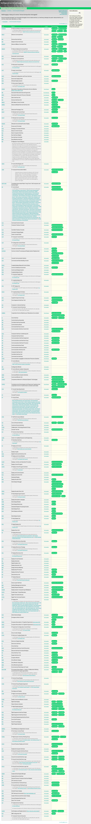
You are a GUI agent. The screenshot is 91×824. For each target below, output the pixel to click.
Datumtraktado (55, 255)
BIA (2, 135)
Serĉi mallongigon (63, 14)
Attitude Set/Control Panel (19, 112)
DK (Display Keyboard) (17, 709)
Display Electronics (17, 532)
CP (2, 395)
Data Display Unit (16, 518)
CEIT (3, 300)
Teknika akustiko (55, 70)
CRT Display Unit (16, 286)
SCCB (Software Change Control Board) (20, 199)
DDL (2, 499)
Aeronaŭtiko (54, 28)
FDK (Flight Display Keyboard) (23, 580)
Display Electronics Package (19, 547)
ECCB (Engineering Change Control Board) (24, 205)
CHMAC (3, 313)
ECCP (3, 627)
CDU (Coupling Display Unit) (28, 604)
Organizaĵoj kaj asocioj (57, 297)
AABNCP (4, 28)
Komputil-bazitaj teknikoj (57, 379)
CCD (3, 232)
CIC (2, 326)
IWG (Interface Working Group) (18, 741)
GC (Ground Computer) (22, 754)
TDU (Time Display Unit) (23, 610)
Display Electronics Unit (18, 553)
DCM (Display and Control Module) (24, 448)
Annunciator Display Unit (18, 83)
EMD (3, 660)
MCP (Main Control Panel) (30, 407)
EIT (2, 652)
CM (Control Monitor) (23, 372)
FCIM (3, 693)
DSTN (3, 592)
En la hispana (46, 92)
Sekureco (54, 619)
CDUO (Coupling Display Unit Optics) (25, 605)
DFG (2, 558)
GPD (3, 791)
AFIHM (3, 89)
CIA (2, 320)
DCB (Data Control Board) (24, 209)
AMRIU (3, 104)
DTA (3, 594)
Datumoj (54, 488)
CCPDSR (4, 251)
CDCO (3, 265)
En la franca (46, 89)
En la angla (46, 28)
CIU (2, 349)
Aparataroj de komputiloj (57, 56)
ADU (3, 83)
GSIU (3, 798)
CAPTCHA (4, 183)
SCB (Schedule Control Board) (25, 195)
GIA (2, 778)
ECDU (3, 635)
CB (2, 187)
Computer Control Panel (18, 236)
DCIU (3, 453)
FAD (2, 691)
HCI (2, 816)
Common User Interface (18, 432)
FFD (2, 721)
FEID (3, 712)
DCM (3, 456)
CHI (2, 305)
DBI (2, 440)
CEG (3, 297)
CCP (3, 234)
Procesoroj (54, 248)
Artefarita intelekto (56, 183)
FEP (2, 719)
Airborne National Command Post (20, 49)
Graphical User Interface (18, 802)
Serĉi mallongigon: (73, 10)
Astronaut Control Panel (18, 64)
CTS (3, 429)
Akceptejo (3, 8)
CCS (3, 258)
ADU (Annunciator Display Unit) (18, 602)
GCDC (3, 744)
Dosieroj (53, 813)
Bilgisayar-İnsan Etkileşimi (18, 141)
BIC (2, 137)
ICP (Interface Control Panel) (28, 408)
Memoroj (54, 479)
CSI (2, 422)
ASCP (3, 112)
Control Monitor (16, 361)
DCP (3, 464)
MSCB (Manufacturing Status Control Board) (31, 214)
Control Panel (16, 397)
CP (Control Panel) (16, 67)
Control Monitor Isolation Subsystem (21, 369)
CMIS (3, 369)
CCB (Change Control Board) (32, 212)
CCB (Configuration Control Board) (31, 206)
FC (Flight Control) (21, 696)
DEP (3, 547)
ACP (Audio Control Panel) (21, 414)
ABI (2, 39)
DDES (3, 493)
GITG (3, 782)
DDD (3, 479)
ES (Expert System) (21, 496)
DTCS (3, 597)
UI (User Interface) (16, 435)
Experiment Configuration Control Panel (21, 627)
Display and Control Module (19, 456)
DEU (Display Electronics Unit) (27, 537)
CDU (3, 274)
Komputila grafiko (61, 773)
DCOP (3, 462)
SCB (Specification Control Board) (19, 190)
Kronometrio (54, 652)
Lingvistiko (54, 358)
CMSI (3, 374)
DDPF (3, 506)
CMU (3, 377)
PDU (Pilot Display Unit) (30, 608)
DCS (3, 472)
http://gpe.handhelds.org (29, 793)
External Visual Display (18, 678)
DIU (2, 574)
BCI (2, 133)
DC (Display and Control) (23, 459)
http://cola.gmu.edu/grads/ (33, 811)
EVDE (3, 684)
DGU (3, 563)
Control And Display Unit (18, 163)
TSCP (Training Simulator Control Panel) (23, 403)
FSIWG (3, 736)
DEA (3, 541)
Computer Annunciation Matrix (19, 169)
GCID (3, 751)
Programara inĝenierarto (57, 484)
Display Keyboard (16, 577)
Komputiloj (54, 236)
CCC (3, 222)
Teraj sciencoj (61, 811)
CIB (2, 324)
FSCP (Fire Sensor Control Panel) (25, 410)
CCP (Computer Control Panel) (24, 411)
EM (2, 657)
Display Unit (15, 599)
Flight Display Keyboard (18, 706)
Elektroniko (54, 39)
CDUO (3, 291)
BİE (2, 141)
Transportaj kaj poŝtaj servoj (58, 315)
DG (2, 561)
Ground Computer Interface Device (20, 751)
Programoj (54, 422)
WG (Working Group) (35, 740)
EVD (3, 678)
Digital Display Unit (17, 524)
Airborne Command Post (18, 58)
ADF (3, 78)
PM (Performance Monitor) (23, 420)
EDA (3, 641)
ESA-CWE (4, 669)
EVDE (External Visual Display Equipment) (25, 681)
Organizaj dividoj (55, 736)
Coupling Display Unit (17, 280)
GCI (2, 748)
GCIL (3, 756)
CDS (3, 270)
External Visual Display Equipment (20, 684)
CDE (3, 267)
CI (2, 317)
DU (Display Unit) (21, 86)
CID (2, 335)
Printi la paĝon (64, 13)
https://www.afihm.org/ (17, 90)
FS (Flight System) (26, 740)
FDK (2, 706)
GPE (3, 793)
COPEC (3, 384)
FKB (2, 724)
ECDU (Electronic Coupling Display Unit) (20, 612)
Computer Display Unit (18, 274)
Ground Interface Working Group (20, 785)
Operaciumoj (55, 109)
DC (2, 445)
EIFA (3, 650)
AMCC (3, 102)
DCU (3, 474)
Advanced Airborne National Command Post (22, 28)
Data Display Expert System (19, 493)
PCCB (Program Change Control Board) (29, 218)
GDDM (3, 773)
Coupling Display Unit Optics (19, 291)
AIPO (3, 95)
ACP (3, 58)
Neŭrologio (54, 41)
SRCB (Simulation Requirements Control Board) (25, 202)
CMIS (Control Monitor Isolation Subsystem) (21, 364)
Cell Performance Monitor (18, 416)
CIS (2, 347)
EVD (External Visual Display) (24, 687)
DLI (2, 582)
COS (3, 389)
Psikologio (54, 384)
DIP (2, 569)
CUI (2, 432)
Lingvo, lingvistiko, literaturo (58, 381)
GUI (2, 802)
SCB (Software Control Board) (21, 197)
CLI (2, 356)
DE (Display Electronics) (22, 544)
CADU (3, 163)
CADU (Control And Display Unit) (32, 602)
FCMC (3, 699)
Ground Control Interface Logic (19, 759)
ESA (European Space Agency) (29, 675)
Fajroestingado (55, 730)
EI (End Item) (20, 469)
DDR (3, 508)
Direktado (54, 31)
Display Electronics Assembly (19, 541)
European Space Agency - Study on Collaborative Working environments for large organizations (25, 670)
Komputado (5, 21)
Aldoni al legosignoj (63, 11)
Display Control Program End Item (20, 466)
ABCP (3, 34)
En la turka (46, 141)
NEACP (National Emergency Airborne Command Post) (28, 61)
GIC (2, 780)
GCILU (3, 766)
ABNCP (3, 49)
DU (2, 599)
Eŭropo (60, 671)
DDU (3, 518)
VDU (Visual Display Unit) (33, 610)
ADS (3, 80)
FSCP (3, 731)
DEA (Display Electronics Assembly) (24, 535)
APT (3, 109)
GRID (3, 795)
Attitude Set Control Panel (18, 117)
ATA (3, 128)
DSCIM (3, 589)
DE (2, 532)
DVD (3, 614)
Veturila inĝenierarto (56, 313)
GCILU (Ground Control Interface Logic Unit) (28, 762)
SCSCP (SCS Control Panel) (23, 404)
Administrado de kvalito (57, 189)
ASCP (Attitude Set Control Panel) (22, 412)
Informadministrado (56, 795)
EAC (3, 617)
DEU (3, 553)
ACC (3, 56)
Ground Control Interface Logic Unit (20, 766)
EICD (3, 648)
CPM (3, 416)
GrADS (3, 811)
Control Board (16, 187)
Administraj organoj (56, 187)
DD (2, 477)
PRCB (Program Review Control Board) (26, 191)
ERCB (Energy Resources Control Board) (20, 210)
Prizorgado (54, 251)
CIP (2, 343)
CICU (3, 329)
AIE (2, 92)
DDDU (3, 491)
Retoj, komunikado (56, 331)
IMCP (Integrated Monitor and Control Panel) (21, 400)
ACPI (3, 76)
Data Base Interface (17, 440)
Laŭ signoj (8, 8)
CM (2, 361)
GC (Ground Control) (27, 763)
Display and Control (17, 445)
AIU (2, 97)
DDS (3, 516)
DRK (3, 587)
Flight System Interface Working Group (21, 736)
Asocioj (53, 89)
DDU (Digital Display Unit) (20, 606)
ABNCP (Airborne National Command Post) (31, 31)
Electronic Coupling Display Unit (20, 635)
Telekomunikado (55, 126)
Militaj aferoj (60, 31)
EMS (3, 662)
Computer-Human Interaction (19, 307)
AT (2, 126)
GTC (3, 800)
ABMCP (3, 44)
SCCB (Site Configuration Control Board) (31, 198)
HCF (2, 813)
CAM (3, 169)
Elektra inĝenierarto (56, 76)
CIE (2, 338)
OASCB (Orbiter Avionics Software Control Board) (22, 216)
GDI (2, 776)
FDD (2, 701)
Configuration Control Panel (19, 242)
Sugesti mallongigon (63, 10)
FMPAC (3, 728)
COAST (3, 379)
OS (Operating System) (22, 392)
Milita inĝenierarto (62, 28)
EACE (3, 622)
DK (2, 577)
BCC (3, 130)
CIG (2, 340)
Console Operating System (19, 389)
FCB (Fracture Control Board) (35, 210)
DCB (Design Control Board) (35, 209)
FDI (2, 704)
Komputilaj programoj (56, 464)
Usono (65, 31)
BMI (2, 139)
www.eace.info (36, 622)
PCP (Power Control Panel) (31, 406)
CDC (3, 260)
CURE (3, 437)
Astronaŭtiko (55, 64)
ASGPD (3, 123)
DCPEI (3, 466)
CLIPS (3, 358)
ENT (3, 667)
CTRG (3, 427)
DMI (2, 585)
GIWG (3, 785)
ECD (3, 632)
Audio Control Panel (17, 70)
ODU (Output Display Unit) (20, 608)
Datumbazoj (54, 439)
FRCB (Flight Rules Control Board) (19, 212)
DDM (3, 501)
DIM (2, 567)
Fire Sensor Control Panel (18, 731)
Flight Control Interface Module (19, 693)
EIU (2, 655)
